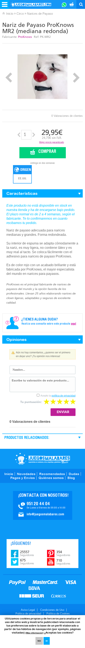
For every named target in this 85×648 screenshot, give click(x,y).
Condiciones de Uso (52, 609)
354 (63, 553)
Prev (8, 78)
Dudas (74, 474)
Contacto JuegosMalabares (42, 505)
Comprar (47, 151)
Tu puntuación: (31, 401)
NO (39, 641)
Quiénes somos (51, 478)
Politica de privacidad (28, 613)
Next (76, 78)
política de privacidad (64, 395)
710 (63, 562)
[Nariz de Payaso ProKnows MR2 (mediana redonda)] (42, 77)
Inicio (9, 13)
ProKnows (25, 37)
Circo (20, 13)
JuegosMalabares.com (42, 459)
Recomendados (52, 474)
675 (27, 562)
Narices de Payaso (40, 13)
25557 (27, 553)
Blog (71, 478)
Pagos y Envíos (22, 478)
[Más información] (34, 633)
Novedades (26, 474)
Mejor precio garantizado (51, 142)
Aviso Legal (28, 609)
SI (47, 641)
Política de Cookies (58, 613)
